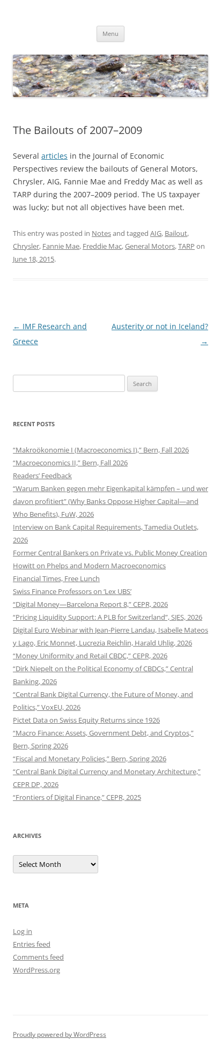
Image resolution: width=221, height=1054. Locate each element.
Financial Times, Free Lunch (56, 578)
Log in (22, 931)
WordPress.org (36, 970)
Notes (101, 233)
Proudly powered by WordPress (59, 1034)
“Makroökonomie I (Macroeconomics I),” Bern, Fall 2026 (101, 450)
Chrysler (26, 246)
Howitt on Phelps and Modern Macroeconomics (89, 565)
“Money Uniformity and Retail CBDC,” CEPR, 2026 (90, 655)
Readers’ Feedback (42, 475)
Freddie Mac (102, 246)
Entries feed (31, 944)
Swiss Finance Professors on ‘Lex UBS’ (72, 591)
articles (54, 156)
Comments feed (38, 957)
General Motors (150, 246)
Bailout (176, 233)
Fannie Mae (60, 246)
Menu (110, 33)
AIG (155, 233)
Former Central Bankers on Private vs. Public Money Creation (110, 553)
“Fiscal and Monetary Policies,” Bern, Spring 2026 (89, 758)
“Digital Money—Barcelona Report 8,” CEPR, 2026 (90, 604)
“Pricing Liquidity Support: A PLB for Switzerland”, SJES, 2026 (107, 617)
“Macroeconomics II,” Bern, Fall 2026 (70, 462)
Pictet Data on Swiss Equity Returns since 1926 (86, 720)
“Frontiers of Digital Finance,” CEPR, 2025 (77, 797)
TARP (186, 246)
